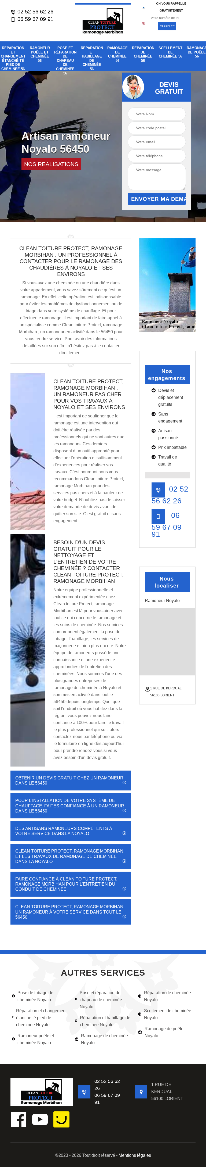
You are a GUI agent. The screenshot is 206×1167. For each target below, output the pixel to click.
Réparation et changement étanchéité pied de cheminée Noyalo (41, 1017)
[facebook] (18, 1119)
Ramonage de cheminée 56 (117, 54)
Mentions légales (135, 1155)
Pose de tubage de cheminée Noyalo (35, 996)
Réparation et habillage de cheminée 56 (92, 58)
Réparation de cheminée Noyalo (167, 996)
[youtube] (40, 1119)
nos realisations (51, 164)
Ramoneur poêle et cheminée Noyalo (35, 1039)
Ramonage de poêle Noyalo (164, 1032)
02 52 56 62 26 (34, 12)
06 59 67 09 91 (34, 19)
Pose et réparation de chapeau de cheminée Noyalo (101, 999)
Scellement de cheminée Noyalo (167, 1014)
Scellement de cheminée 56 (170, 52)
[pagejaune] (61, 1119)
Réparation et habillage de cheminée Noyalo (105, 1021)
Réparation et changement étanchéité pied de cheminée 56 (13, 58)
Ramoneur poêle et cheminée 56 (40, 54)
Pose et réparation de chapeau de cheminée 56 (65, 60)
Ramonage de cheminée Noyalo (104, 1039)
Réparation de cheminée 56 (143, 54)
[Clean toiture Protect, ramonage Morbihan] (103, 20)
